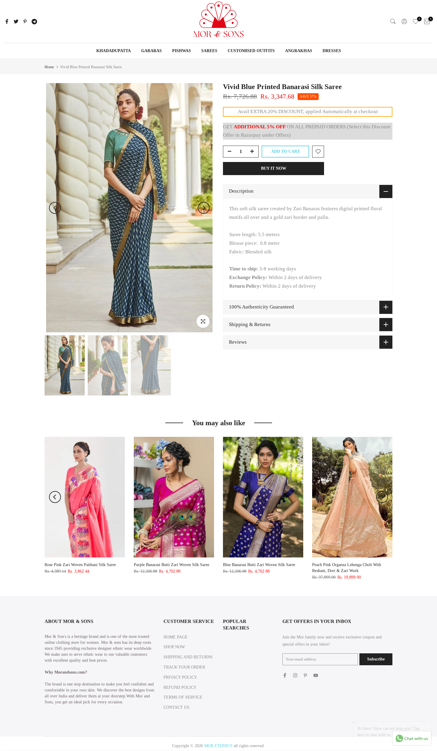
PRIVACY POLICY (180, 677)
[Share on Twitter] (16, 21)
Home (49, 67)
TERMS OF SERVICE (183, 697)
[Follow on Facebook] (284, 675)
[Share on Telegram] (34, 21)
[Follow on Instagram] (295, 675)
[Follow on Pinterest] (305, 675)
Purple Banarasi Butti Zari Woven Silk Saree (171, 565)
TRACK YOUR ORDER (184, 667)
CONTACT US (176, 707)
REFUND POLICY (180, 687)
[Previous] (55, 208)
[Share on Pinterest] (25, 21)
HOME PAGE (176, 637)
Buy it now (273, 168)
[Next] (204, 208)
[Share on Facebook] (6, 21)
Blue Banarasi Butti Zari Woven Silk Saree (259, 565)
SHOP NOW (174, 647)
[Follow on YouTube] (315, 675)
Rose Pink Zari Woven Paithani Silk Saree (80, 565)
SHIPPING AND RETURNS (188, 657)
